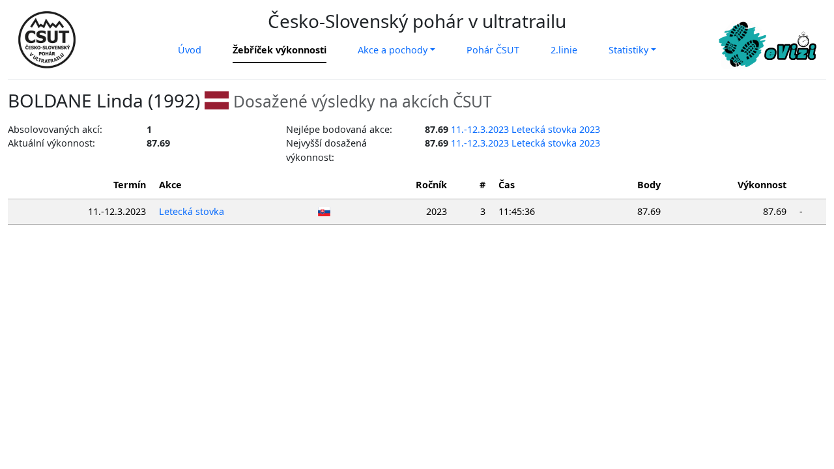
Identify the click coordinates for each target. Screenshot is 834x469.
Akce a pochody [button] (392, 50)
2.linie (564, 50)
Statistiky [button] (628, 50)
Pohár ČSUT (493, 50)
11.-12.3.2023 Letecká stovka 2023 (525, 129)
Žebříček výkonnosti (279, 50)
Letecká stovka (191, 211)
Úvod (189, 50)
